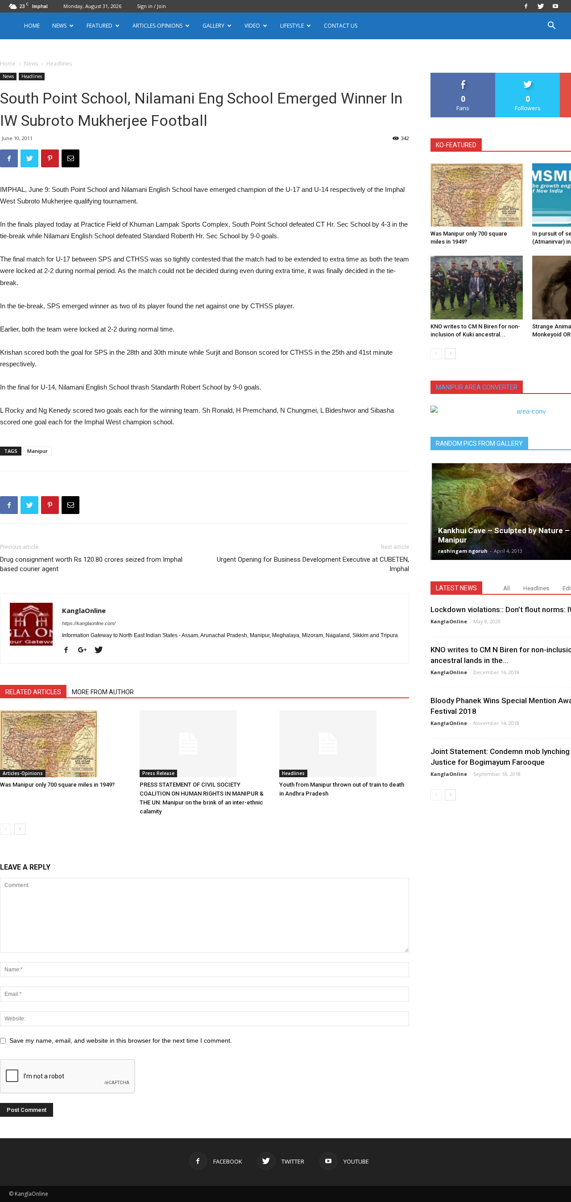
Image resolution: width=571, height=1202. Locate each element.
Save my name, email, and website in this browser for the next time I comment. (120, 1040)
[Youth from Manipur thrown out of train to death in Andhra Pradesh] (344, 743)
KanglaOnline (84, 610)
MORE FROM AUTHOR (103, 692)
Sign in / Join (151, 6)
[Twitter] (540, 6)
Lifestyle (292, 25)
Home (32, 25)
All (506, 588)
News (31, 63)
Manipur (37, 451)
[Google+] (85, 650)
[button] (551, 26)
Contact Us (340, 25)
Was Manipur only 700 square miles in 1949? (57, 784)
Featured (99, 25)
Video (252, 25)
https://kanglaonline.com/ (89, 623)
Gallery (213, 25)
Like (463, 76)
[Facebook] (526, 6)
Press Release (158, 773)
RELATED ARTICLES (33, 692)
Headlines (31, 76)
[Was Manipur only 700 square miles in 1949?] (65, 743)
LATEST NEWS (456, 588)
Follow (527, 76)
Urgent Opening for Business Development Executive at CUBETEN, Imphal (313, 564)
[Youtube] (555, 6)
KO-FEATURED (456, 145)
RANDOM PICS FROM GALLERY (479, 443)
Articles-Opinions (157, 25)
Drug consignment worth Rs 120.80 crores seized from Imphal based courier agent (91, 564)
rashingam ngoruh (463, 550)
